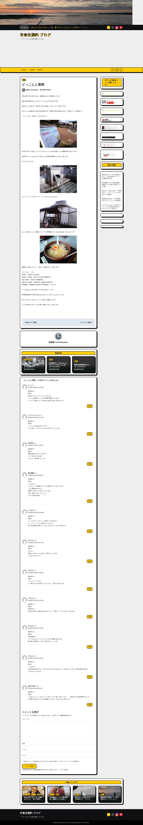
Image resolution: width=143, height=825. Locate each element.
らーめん (27, 794)
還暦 (39, 794)
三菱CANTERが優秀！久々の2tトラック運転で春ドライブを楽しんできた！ (33, 365)
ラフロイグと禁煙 (85, 322)
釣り (77, 794)
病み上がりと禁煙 (31, 322)
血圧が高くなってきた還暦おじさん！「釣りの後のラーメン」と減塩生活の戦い (111, 176)
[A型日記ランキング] (106, 120)
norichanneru (34, 90)
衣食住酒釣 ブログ (35, 35)
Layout (23, 69)
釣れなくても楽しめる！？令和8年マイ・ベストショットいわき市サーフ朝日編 (112, 192)
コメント (25, 719)
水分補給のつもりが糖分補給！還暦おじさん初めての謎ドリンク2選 (111, 184)
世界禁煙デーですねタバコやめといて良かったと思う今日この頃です (58, 365)
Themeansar (85, 822)
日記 (26, 359)
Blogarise (76, 822)
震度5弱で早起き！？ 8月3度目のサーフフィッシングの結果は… (110, 799)
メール (24, 749)
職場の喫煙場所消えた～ (82, 365)
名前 (23, 743)
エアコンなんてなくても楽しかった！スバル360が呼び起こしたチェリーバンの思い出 (111, 206)
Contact (32, 69)
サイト (24, 755)
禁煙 (24, 79)
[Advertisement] (71, 55)
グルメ (33, 794)
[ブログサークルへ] (110, 127)
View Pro (40, 69)
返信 (90, 406)
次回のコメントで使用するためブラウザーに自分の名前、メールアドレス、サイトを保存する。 (52, 761)
